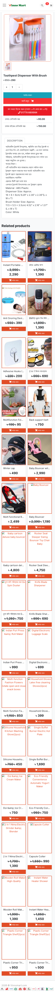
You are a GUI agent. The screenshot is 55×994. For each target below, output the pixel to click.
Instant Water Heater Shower (39, 909)
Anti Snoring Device (13, 318)
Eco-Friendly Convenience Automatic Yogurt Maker (39, 808)
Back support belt (38, 419)
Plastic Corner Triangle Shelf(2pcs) (13, 962)
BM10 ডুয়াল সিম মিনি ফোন (39, 318)
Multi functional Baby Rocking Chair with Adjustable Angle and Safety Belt (13, 516)
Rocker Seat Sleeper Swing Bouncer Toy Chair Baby (39, 565)
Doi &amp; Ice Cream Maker (13, 808)
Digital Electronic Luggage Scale (39, 662)
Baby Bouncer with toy (39, 468)
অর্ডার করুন (27, 95)
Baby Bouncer (36, 516)
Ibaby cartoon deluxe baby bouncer (13, 565)
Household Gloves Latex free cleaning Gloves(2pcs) (39, 710)
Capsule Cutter (37, 856)
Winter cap (9, 468)
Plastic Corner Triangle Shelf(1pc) (39, 962)
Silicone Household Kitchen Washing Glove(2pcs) (13, 759)
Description (14, 140)
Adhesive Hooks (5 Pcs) (13, 371)
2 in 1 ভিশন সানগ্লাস (38, 371)
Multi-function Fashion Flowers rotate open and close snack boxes (13, 710)
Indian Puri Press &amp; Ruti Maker (13, 662)
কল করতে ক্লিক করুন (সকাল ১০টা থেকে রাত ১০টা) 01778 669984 (27, 111)
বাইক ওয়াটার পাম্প (36, 265)
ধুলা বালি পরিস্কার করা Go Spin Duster (13, 613)
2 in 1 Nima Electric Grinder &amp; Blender (13, 856)
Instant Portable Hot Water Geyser (13, 265)
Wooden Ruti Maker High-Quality (13, 909)
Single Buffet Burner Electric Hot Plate (39, 759)
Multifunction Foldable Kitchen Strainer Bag (13, 419)
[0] (51, 5)
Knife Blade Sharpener (39, 613)
